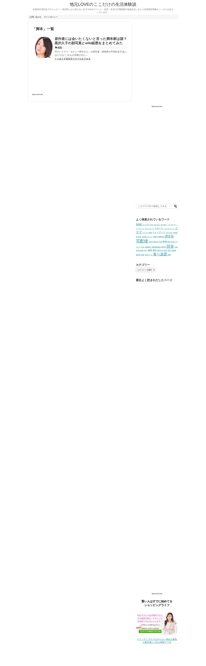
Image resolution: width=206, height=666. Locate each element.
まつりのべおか (148, 225)
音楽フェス (148, 255)
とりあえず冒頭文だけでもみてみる (73, 59)
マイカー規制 (147, 233)
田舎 (170, 246)
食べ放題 (160, 254)
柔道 (169, 242)
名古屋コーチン (147, 237)
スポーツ (159, 228)
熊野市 (163, 247)
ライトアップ (158, 232)
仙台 (170, 233)
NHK (139, 224)
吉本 (139, 237)
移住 (155, 250)
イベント (141, 228)
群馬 (169, 250)
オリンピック (149, 228)
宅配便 (142, 241)
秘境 (150, 250)
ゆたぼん (157, 225)
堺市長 (169, 236)
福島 (60, 47)
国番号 (155, 237)
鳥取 (169, 255)
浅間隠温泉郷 (156, 247)
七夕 (167, 233)
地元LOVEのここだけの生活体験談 (103, 4)
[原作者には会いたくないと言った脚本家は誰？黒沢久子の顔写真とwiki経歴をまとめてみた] (42, 47)
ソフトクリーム (169, 228)
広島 (160, 242)
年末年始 (155, 242)
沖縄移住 (148, 247)
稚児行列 (160, 250)
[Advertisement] (80, 81)
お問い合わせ (35, 17)
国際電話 (161, 237)
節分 (165, 250)
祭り (145, 250)
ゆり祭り (164, 225)
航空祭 (138, 255)
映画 (165, 241)
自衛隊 (173, 250)
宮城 (150, 242)
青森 (142, 255)
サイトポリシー (51, 17)
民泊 (142, 247)
